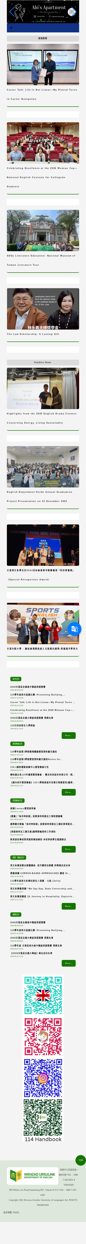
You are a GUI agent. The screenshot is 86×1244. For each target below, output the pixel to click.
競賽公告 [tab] (16, 915)
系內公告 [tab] (16, 679)
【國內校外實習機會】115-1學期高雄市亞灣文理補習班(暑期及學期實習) (42, 783)
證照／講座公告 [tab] (18, 858)
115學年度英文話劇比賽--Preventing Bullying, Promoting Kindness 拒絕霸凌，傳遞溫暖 (36, 695)
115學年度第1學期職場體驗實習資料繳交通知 (33, 752)
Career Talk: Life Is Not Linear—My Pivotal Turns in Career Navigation (42, 703)
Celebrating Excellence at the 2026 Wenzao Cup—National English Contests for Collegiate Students (42, 711)
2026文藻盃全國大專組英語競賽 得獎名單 (31, 718)
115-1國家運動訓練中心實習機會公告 (29, 767)
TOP (81, 1160)
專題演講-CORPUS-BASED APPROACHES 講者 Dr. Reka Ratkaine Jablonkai (39, 874)
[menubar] (11, 28)
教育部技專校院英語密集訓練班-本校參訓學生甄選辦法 (38, 839)
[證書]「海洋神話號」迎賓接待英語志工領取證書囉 (36, 816)
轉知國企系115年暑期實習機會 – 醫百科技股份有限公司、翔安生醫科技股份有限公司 (42, 775)
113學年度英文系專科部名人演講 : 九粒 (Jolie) (35, 881)
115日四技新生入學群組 (22, 725)
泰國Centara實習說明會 (23, 808)
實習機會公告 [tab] (17, 744)
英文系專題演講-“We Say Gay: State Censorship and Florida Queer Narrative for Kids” (41, 889)
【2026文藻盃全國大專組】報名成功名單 (31, 953)
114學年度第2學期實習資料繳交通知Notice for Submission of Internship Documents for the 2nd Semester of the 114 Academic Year (41, 760)
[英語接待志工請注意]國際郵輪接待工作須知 (33, 832)
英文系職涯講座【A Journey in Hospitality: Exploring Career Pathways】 (42, 897)
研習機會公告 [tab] (17, 801)
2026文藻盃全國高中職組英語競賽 (28, 687)
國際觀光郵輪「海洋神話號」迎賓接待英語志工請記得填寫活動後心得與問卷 (42, 825)
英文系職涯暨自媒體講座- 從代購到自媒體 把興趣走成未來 (40, 865)
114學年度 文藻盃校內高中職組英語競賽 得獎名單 (36, 946)
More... (68, 735)
